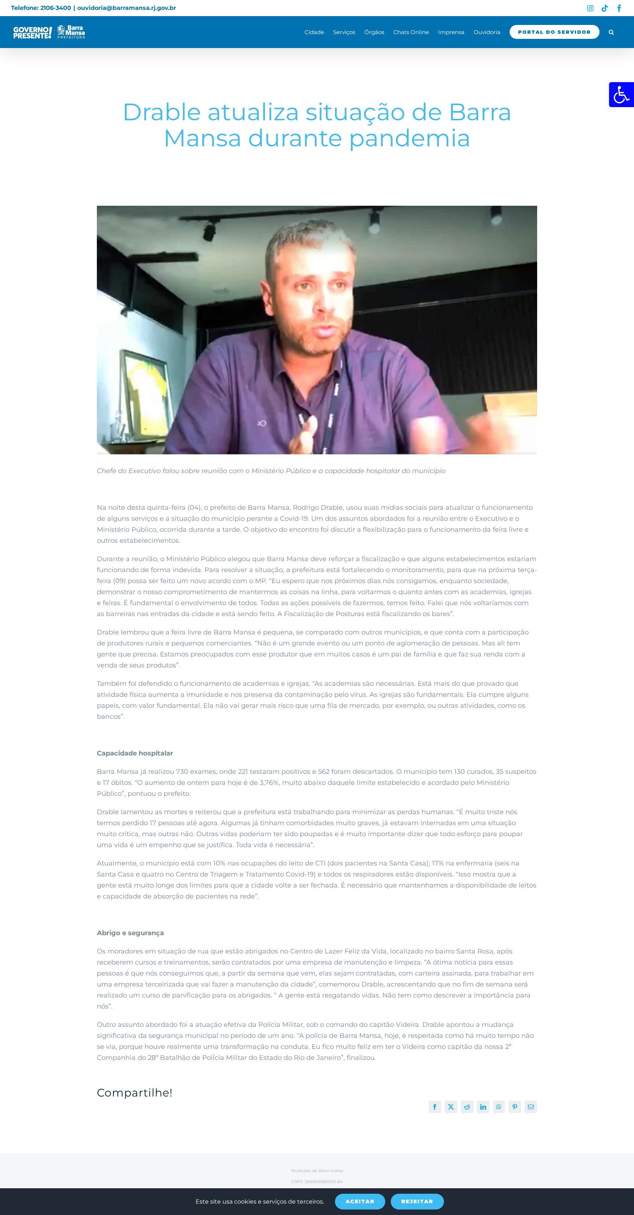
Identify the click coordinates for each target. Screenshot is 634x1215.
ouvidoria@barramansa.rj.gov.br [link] (126, 7)
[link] (621, 94)
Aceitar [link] (360, 1201)
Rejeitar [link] (417, 1201)
